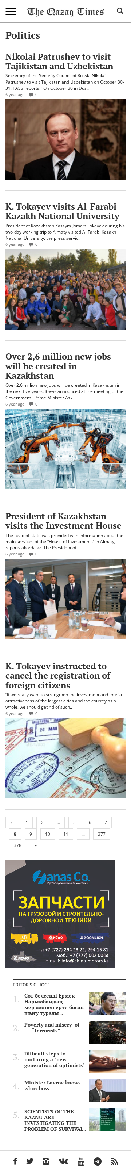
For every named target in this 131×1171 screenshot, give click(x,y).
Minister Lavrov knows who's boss (52, 1085)
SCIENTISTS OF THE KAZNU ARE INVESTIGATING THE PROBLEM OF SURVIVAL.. (55, 1120)
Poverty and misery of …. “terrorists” (51, 1027)
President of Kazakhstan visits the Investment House (63, 520)
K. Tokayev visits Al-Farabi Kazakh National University (62, 211)
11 (65, 834)
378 (17, 845)
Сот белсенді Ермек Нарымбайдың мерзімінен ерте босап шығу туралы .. (54, 1004)
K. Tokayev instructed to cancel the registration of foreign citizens (57, 675)
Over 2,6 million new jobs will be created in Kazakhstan (58, 366)
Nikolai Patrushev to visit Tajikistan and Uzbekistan (59, 61)
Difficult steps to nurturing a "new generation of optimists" (54, 1059)
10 (47, 834)
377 (102, 834)
